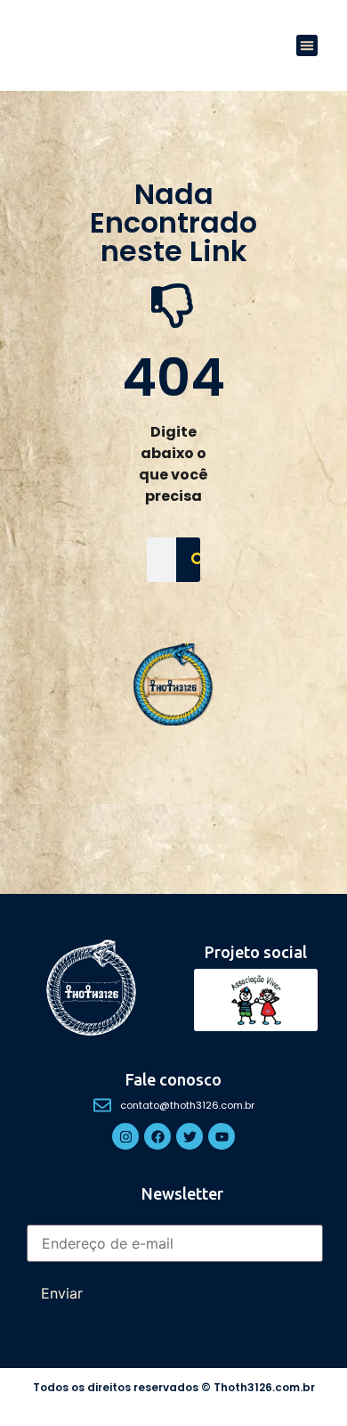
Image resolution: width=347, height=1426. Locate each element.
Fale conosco (173, 1079)
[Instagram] (125, 1136)
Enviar (62, 1293)
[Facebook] (157, 1136)
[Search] (198, 559)
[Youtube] (221, 1136)
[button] (307, 45)
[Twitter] (189, 1136)
